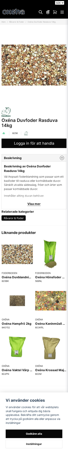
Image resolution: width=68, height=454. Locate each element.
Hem (4, 22)
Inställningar (34, 443)
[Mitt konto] (47, 12)
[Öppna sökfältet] (40, 12)
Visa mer (34, 204)
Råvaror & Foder (16, 22)
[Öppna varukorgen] (55, 12)
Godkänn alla (34, 433)
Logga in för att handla (34, 143)
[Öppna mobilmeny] (62, 12)
